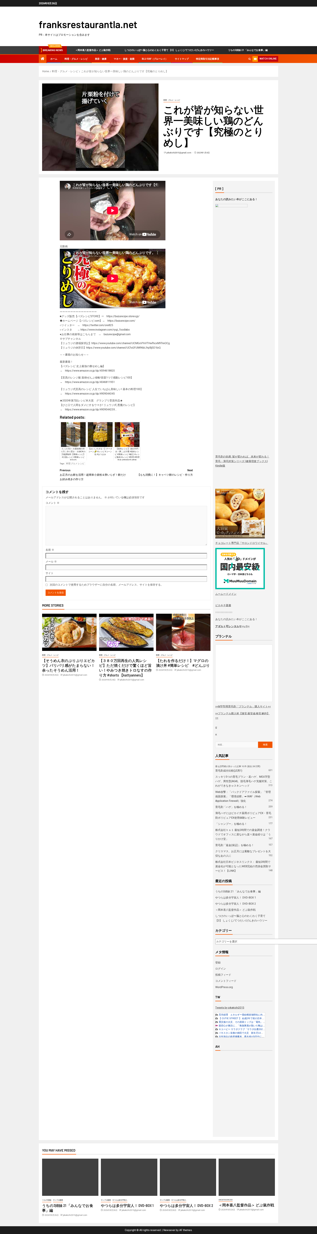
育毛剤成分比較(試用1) (228, 770)
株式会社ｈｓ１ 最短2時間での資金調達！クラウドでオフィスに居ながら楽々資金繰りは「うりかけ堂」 (243, 834)
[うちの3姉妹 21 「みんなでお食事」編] (70, 1177)
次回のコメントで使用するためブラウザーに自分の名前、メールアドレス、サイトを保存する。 (106, 584)
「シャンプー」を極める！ (231, 823)
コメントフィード (225, 980)
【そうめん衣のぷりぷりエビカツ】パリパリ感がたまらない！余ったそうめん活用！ (68, 665)
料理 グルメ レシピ (75, 463)
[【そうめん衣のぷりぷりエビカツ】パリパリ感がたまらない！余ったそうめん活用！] (69, 632)
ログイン (220, 968)
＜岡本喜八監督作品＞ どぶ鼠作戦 (235, 909)
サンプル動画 (58, 1200)
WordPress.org (224, 987)
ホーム (53, 59)
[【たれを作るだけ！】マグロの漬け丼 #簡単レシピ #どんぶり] (183, 632)
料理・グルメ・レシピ (76, 59)
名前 (50, 549)
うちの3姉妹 (46, 1200)
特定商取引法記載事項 (207, 59)
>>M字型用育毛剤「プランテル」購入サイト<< (243, 706)
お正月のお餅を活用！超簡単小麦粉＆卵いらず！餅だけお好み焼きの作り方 (93, 475)
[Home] (42, 59)
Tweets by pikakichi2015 (229, 1007)
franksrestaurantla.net (88, 24)
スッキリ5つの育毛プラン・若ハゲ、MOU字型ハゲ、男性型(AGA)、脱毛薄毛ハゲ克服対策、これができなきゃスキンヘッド (243, 781)
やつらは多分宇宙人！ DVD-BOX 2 (235, 903)
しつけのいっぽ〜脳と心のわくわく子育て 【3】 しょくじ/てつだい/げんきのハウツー (137, 50)
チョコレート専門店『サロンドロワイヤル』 (241, 543)
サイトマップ (182, 59)
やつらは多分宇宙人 (119, 1200)
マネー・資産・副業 (124, 59)
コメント (52, 502)
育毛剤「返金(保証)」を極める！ (234, 845)
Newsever (169, 1230)
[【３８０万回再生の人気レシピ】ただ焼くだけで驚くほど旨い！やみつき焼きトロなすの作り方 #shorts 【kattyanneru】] (126, 632)
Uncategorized (226, 1200)
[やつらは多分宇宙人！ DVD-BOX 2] (188, 1177)
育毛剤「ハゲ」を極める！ (231, 807)
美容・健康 (100, 59)
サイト (49, 573)
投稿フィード (223, 974)
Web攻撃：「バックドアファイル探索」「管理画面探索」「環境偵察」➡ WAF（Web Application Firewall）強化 (243, 796)
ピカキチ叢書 (223, 605)
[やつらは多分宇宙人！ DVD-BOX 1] (129, 1177)
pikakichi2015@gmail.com (179, 153)
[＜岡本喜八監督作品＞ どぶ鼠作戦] (247, 1177)
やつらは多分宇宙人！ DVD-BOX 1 (267, 50)
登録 (218, 962)
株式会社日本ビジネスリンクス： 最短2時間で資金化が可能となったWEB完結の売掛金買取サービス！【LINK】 (243, 866)
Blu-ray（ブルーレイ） (155, 59)
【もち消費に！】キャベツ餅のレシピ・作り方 (165, 472)
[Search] (249, 59)
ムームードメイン (225, 594)
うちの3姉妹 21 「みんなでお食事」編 (216, 50)
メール (51, 561)
